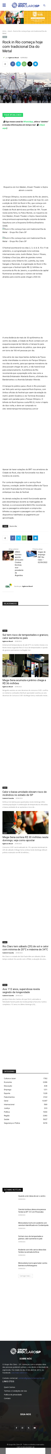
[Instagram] (22, 1428)
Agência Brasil (13, 57)
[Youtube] (34, 1428)
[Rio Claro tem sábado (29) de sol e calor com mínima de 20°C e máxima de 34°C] (25, 931)
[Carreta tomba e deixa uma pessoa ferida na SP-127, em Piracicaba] (9, 1213)
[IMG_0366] (25, 17)
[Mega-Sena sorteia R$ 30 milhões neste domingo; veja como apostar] (25, 822)
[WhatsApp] (24, 63)
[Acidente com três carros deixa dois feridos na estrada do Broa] (9, 1253)
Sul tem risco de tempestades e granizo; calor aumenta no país (25, 636)
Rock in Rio (13, 526)
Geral (10, 31)
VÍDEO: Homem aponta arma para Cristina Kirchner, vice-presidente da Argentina (19, 564)
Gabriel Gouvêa (8, 798)
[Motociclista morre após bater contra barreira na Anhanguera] (9, 1267)
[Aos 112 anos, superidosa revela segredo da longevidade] (25, 974)
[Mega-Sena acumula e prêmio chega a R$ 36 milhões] (25, 665)
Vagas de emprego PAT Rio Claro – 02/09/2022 (42, 558)
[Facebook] (12, 63)
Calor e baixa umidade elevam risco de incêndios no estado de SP (24, 793)
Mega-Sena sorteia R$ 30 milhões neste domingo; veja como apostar (25, 839)
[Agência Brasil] (4, 57)
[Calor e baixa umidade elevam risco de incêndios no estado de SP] (25, 777)
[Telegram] (35, 63)
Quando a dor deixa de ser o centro (31, 1196)
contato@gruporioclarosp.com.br (31, 1378)
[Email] (29, 63)
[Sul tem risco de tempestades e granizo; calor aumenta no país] (25, 620)
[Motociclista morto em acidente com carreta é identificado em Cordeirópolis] (9, 1226)
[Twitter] (18, 63)
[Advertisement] (25, 157)
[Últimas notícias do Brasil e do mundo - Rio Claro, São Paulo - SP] (25, 1351)
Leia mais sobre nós (19, 1372)
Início (4, 31)
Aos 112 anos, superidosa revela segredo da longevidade (21, 991)
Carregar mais (25, 1276)
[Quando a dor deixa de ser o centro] (9, 1200)
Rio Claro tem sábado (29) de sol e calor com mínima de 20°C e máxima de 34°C (25, 948)
